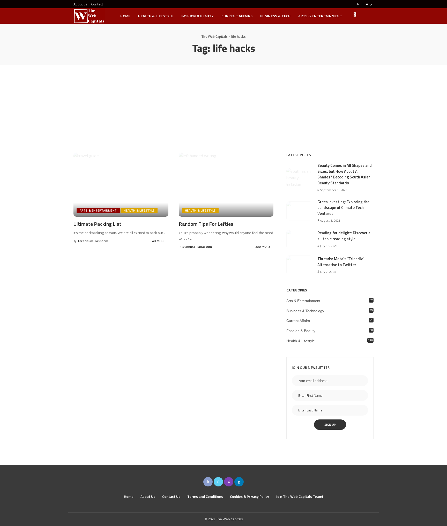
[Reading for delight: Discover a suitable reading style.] (299, 239)
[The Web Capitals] (89, 16)
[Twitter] (362, 4)
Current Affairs (298, 321)
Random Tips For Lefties (206, 224)
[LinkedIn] (371, 4)
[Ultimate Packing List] (120, 185)
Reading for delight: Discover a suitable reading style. (343, 236)
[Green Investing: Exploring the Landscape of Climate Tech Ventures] (299, 211)
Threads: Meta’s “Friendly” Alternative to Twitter (340, 262)
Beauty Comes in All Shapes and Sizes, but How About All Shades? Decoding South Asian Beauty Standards (344, 174)
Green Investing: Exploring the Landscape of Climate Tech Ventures (343, 207)
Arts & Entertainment (98, 210)
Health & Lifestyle (139, 210)
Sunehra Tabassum (197, 246)
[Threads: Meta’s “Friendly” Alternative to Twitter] (299, 265)
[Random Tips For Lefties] (226, 185)
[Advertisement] (223, 103)
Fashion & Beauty (300, 331)
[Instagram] (367, 4)
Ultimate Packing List (97, 224)
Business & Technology (305, 311)
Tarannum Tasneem (92, 240)
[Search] (370, 16)
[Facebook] (358, 4)
